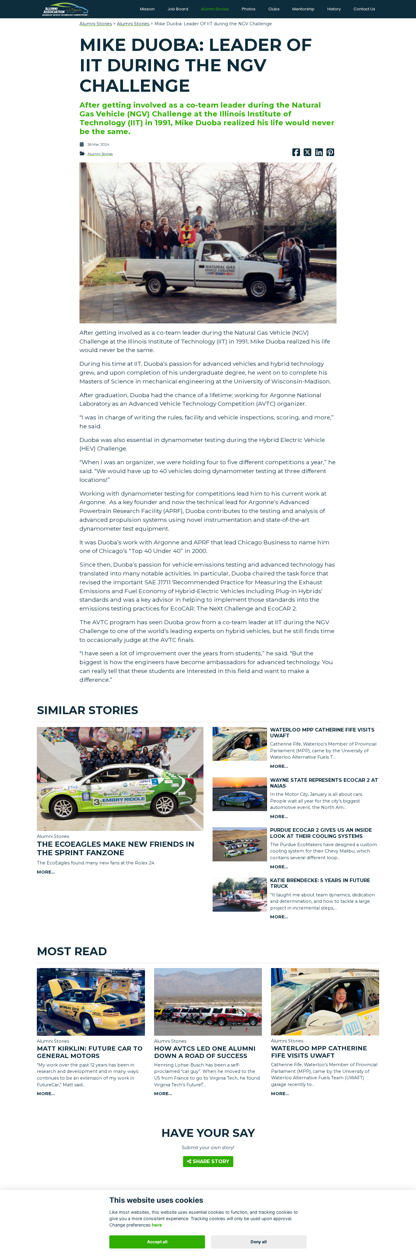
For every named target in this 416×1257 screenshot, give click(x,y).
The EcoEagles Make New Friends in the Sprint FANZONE (115, 848)
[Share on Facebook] (296, 154)
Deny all (259, 1241)
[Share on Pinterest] (330, 154)
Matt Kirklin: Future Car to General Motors (90, 1052)
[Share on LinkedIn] (319, 154)
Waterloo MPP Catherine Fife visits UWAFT (319, 1052)
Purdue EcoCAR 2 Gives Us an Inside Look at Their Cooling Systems (321, 833)
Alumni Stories (95, 24)
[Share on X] (307, 154)
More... (46, 872)
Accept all (157, 1241)
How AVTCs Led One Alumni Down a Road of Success (205, 1052)
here (157, 1224)
